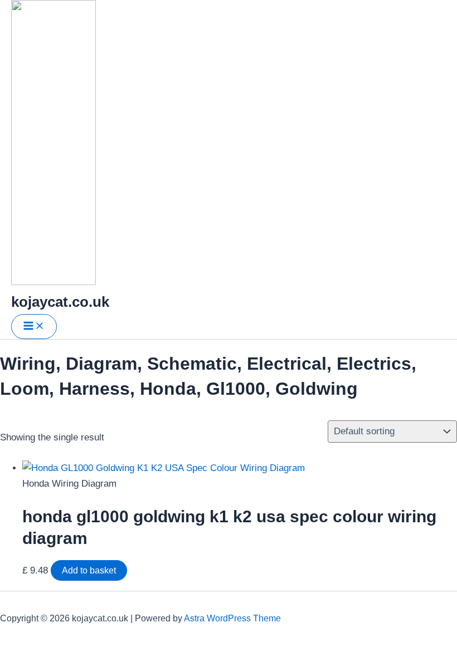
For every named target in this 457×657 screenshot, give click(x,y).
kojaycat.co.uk (60, 301)
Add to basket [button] (89, 570)
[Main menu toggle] (34, 326)
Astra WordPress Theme (232, 618)
